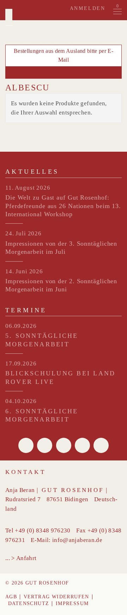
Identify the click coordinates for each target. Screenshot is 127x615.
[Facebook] (26, 445)
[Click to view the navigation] (117, 11)
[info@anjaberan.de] (63, 72)
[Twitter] (44, 445)
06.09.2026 (21, 326)
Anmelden (87, 8)
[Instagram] (101, 445)
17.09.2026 (21, 363)
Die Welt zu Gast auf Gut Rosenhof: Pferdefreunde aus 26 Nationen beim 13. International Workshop (63, 206)
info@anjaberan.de (77, 540)
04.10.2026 (21, 401)
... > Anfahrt (20, 558)
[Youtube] (82, 445)
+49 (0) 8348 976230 (42, 530)
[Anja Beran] (8, 17)
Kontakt (25, 472)
